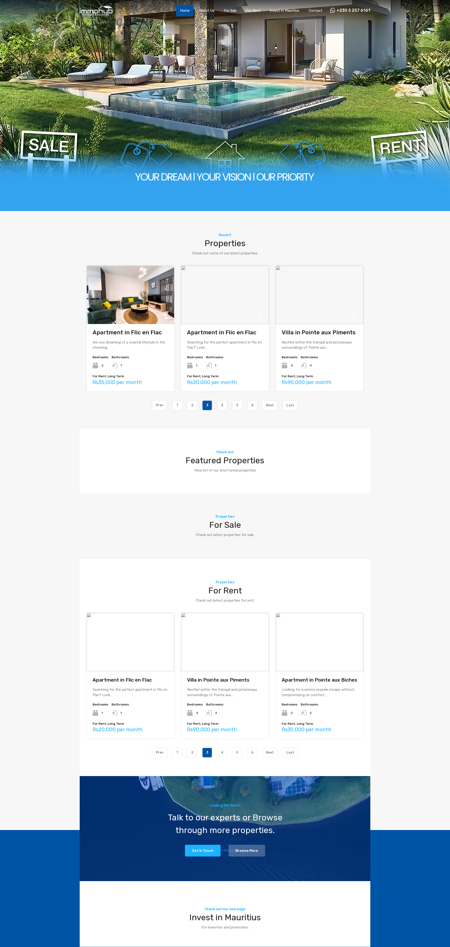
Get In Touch (203, 851)
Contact (315, 10)
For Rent (253, 10)
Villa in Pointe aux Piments (319, 332)
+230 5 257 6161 (353, 10)
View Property (130, 312)
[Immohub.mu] (96, 13)
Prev (159, 405)
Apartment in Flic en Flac (127, 332)
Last (290, 405)
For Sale (230, 10)
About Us (206, 10)
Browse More (247, 851)
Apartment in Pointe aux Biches (319, 680)
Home (185, 10)
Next (270, 405)
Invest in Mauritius (284, 10)
